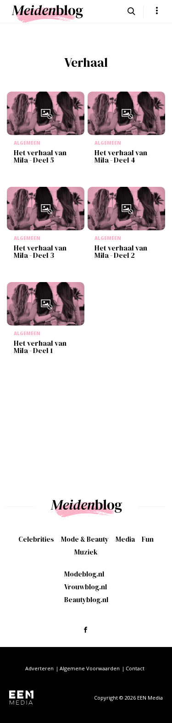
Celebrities (36, 539)
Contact (135, 668)
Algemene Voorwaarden (90, 668)
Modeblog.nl (84, 574)
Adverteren (39, 668)
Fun (148, 539)
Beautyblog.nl (86, 599)
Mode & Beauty (85, 539)
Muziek (86, 552)
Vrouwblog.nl (85, 587)
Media (125, 539)
